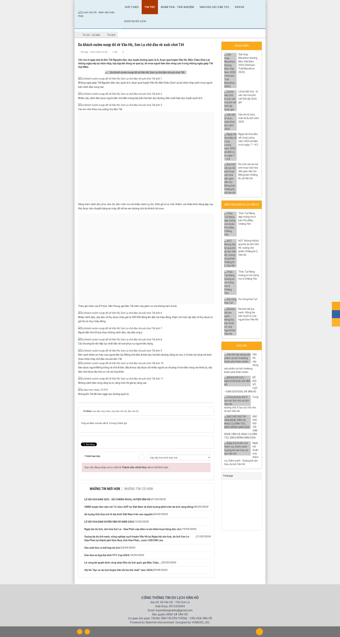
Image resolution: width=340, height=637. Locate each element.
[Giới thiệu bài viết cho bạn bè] (200, 51)
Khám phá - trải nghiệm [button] (177, 7)
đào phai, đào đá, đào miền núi (114, 204)
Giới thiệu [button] (132, 7)
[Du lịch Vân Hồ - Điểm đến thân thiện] (98, 14)
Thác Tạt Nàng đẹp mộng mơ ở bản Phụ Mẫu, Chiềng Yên (247, 218)
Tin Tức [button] (149, 7)
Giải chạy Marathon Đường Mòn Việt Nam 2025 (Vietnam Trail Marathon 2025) (247, 63)
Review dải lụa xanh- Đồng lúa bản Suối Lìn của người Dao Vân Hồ (248, 314)
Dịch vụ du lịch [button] (135, 21)
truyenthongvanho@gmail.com (174, 610)
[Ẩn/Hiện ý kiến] (141, 457)
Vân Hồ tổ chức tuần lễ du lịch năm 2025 (248, 118)
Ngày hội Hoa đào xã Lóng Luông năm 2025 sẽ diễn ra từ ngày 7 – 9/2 (248, 139)
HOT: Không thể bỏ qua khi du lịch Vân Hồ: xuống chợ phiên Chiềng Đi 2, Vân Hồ (248, 247)
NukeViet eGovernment (160, 622)
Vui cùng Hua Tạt (247, 299)
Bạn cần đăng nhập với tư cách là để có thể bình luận (126, 467)
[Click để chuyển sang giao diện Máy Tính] (87, 631)
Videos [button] (239, 7)
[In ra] (206, 51)
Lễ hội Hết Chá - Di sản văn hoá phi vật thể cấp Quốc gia (248, 97)
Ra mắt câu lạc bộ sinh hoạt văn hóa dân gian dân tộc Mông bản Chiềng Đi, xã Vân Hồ (248, 171)
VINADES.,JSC (201, 622)
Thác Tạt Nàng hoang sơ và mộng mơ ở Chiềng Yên (248, 275)
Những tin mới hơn (105, 489)
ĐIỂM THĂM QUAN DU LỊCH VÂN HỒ (241, 204)
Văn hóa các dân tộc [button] (214, 7)
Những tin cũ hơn (138, 489)
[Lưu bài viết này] (211, 51)
